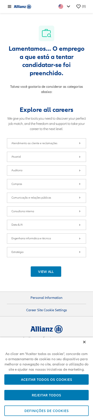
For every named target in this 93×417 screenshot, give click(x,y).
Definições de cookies (46, 411)
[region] (46, 377)
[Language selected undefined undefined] (65, 6)
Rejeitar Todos (46, 395)
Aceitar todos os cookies (46, 379)
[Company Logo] (22, 6)
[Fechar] (84, 342)
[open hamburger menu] (9, 6)
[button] (46, 271)
